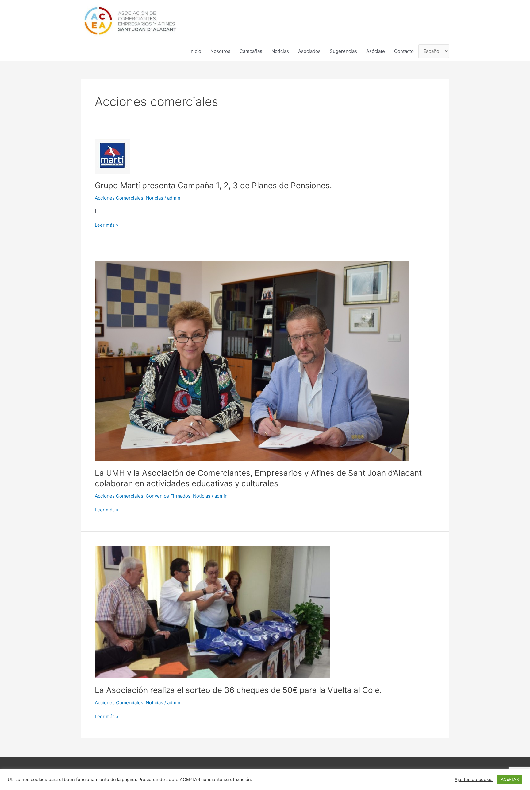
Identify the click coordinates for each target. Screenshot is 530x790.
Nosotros (220, 51)
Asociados (309, 51)
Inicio (195, 51)
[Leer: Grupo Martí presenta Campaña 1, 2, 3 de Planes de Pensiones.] (112, 156)
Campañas (251, 51)
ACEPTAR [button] (510, 779)
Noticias (280, 51)
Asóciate (375, 51)
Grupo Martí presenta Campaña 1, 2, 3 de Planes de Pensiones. (213, 185)
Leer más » (106, 224)
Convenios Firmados (168, 496)
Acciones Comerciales (119, 198)
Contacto (404, 51)
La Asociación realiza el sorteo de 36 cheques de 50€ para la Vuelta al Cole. (238, 690)
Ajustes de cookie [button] (474, 779)
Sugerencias (343, 51)
